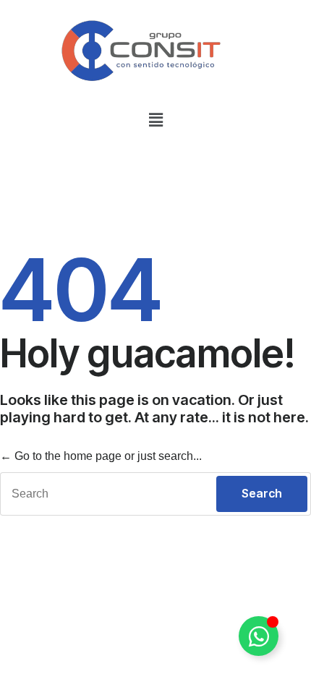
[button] (155, 120)
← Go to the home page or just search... (101, 456)
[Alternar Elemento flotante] (258, 636)
